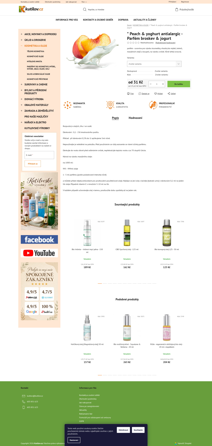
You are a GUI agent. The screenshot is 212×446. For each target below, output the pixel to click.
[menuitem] (66, 20)
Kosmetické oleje (35, 56)
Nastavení (74, 440)
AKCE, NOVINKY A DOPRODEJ (41, 34)
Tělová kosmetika (35, 51)
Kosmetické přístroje (37, 79)
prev (65, 251)
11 (154, 283)
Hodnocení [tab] (135, 118)
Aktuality (83, 410)
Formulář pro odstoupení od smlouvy (95, 417)
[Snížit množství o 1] (150, 84)
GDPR (81, 421)
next (189, 251)
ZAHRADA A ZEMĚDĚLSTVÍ (39, 110)
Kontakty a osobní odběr (30, 2)
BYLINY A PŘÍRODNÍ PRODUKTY (36, 92)
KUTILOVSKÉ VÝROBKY (37, 128)
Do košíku (179, 84)
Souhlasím (138, 430)
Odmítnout (123, 430)
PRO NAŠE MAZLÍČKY (36, 116)
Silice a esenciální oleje (38, 74)
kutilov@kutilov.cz (35, 396)
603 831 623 (32, 401)
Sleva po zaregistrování (89, 406)
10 (149, 283)
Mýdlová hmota (34, 61)
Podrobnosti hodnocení (165, 42)
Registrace (185, 2)
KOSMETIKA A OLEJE (36, 45)
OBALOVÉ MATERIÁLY (36, 105)
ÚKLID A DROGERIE (35, 40)
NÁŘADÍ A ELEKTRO (35, 122)
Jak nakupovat (71, 2)
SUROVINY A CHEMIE (36, 84)
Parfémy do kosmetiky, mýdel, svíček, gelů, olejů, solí (41, 67)
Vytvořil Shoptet (184, 443)
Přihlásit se (32, 163)
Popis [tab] (115, 118)
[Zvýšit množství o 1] (163, 84)
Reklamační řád (85, 414)
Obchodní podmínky (52, 2)
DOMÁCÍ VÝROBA (34, 99)
